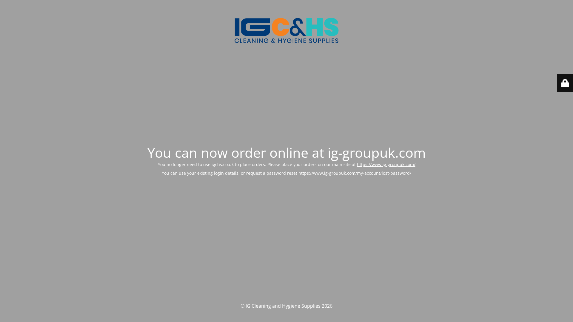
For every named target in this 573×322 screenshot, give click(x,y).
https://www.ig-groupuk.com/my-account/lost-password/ (354, 173)
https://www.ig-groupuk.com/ (386, 164)
